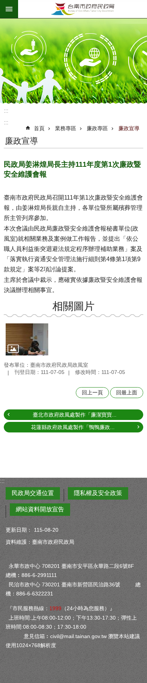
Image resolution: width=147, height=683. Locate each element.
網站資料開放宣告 (40, 509)
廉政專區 (97, 128)
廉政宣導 (128, 128)
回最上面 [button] (126, 392)
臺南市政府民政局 (82, 9)
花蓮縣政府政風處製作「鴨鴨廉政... (73, 427)
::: (6, 111)
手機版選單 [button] (9, 9)
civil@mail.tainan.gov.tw (78, 636)
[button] (27, 339)
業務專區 (65, 128)
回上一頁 (92, 392)
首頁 (39, 128)
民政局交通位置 (33, 493)
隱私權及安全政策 (98, 493)
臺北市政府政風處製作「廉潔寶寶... (74, 415)
